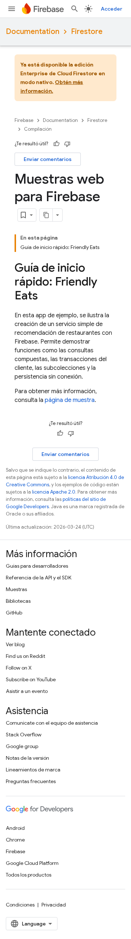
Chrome (15, 839)
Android (15, 828)
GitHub (14, 612)
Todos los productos (28, 874)
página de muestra (70, 400)
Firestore (87, 31)
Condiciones (20, 905)
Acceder (111, 8)
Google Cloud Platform (32, 863)
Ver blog (15, 644)
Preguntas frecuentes (31, 781)
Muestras (16, 589)
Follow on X (19, 667)
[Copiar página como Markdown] (46, 215)
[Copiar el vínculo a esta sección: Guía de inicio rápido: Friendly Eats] (45, 296)
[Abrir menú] (11, 9)
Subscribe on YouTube (31, 679)
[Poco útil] (67, 143)
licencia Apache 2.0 (53, 492)
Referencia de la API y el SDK (38, 577)
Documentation (32, 31)
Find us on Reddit (25, 656)
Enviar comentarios (48, 159)
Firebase (24, 120)
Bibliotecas (18, 601)
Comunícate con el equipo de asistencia (52, 723)
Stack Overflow (23, 734)
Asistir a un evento (27, 691)
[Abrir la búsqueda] (74, 8)
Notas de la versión (27, 758)
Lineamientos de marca (33, 769)
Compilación (38, 129)
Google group (22, 746)
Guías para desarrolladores (37, 566)
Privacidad (53, 905)
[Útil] (56, 143)
